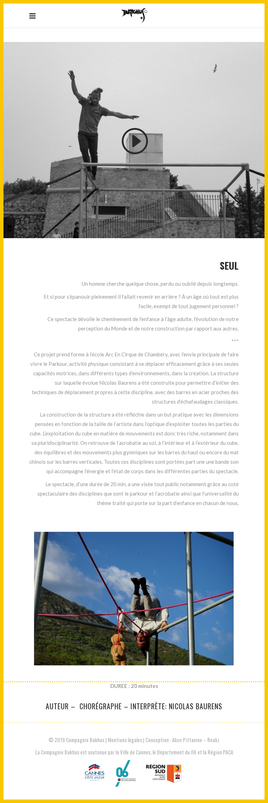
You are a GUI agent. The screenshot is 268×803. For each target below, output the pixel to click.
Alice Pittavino (187, 740)
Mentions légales (125, 740)
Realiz (213, 740)
